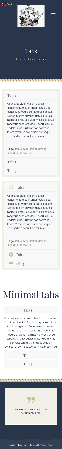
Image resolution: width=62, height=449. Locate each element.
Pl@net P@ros (47, 445)
